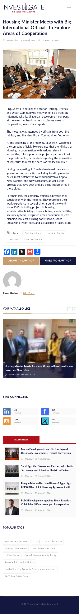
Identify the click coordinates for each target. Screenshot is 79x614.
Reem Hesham (51, 40)
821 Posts (29, 293)
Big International (33, 233)
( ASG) (37, 541)
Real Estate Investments (17, 541)
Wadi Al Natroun (53, 541)
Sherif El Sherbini (33, 239)
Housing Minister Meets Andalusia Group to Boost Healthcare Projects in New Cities (39, 368)
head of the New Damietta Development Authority (30, 569)
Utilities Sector (12, 555)
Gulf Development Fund (44, 548)
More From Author (58, 261)
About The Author (21, 261)
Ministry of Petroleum (16, 548)
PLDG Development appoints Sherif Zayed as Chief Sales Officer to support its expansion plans (46, 505)
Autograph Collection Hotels (19, 562)
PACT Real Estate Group (17, 576)
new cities (14, 239)
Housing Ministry (55, 233)
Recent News (21, 440)
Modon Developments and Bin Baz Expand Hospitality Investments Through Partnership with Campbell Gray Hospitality (46, 453)
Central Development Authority (40, 555)
